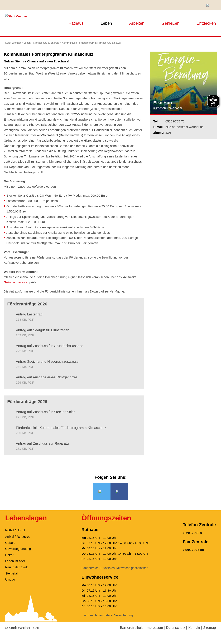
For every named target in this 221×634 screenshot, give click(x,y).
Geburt (10, 542)
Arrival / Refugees (17, 536)
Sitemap (209, 628)
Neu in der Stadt (16, 567)
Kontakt (194, 628)
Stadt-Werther (13, 42)
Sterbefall (11, 573)
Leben (106, 23)
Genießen (170, 23)
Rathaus (76, 23)
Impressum (154, 628)
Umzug (10, 579)
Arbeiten (136, 23)
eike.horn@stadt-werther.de (184, 127)
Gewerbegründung (18, 549)
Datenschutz (175, 628)
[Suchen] (209, 5)
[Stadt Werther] (16, 16)
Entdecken (206, 23)
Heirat (9, 555)
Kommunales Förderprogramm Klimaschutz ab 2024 (91, 42)
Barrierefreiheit (131, 628)
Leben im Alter (15, 561)
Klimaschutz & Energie (46, 42)
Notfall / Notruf (15, 530)
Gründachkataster (16, 282)
